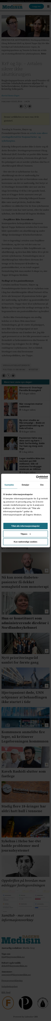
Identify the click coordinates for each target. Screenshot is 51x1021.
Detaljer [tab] (25, 485)
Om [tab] (42, 485)
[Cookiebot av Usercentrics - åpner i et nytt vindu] (36, 477)
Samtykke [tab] (9, 485)
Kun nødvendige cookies (25, 542)
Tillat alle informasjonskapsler (25, 526)
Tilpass (24, 534)
